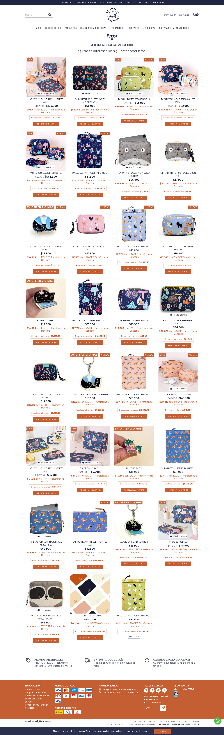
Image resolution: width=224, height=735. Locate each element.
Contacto (133, 28)
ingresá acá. (163, 724)
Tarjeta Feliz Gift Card (90, 615)
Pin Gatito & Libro (46, 320)
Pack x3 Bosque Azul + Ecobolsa (46, 173)
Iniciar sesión (184, 15)
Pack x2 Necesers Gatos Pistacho (134, 99)
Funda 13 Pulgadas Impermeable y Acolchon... (134, 174)
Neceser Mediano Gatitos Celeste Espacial (178, 248)
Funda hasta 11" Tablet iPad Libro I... (90, 173)
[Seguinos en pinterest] (164, 690)
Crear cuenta (170, 15)
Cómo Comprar (32, 689)
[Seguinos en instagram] (146, 690)
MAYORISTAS (149, 28)
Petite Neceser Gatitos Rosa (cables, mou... (90, 248)
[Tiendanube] (38, 722)
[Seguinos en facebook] (152, 690)
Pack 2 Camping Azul (90, 468)
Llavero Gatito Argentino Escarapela (90, 394)
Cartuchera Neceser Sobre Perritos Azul (90, 543)
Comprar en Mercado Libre (174, 28)
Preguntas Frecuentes (35, 692)
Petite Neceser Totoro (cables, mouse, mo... (178, 174)
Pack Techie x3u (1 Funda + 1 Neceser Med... (45, 470)
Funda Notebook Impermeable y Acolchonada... (90, 100)
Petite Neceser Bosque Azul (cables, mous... (46, 396)
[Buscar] (49, 15)
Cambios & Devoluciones (37, 695)
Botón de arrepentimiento (185, 724)
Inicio (38, 28)
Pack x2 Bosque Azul (178, 542)
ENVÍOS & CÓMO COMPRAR (93, 28)
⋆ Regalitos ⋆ (117, 28)
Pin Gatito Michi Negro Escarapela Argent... (45, 248)
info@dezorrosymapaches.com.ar (119, 689)
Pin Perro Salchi (134, 468)
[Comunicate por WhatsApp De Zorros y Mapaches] (217, 720)
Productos (70, 28)
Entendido (163, 731)
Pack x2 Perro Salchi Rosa (178, 394)
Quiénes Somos (53, 28)
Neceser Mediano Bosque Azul (134, 320)
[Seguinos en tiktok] (158, 690)
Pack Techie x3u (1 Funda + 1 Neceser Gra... (45, 100)
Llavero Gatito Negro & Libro (134, 542)
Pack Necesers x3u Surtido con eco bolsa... (178, 100)
